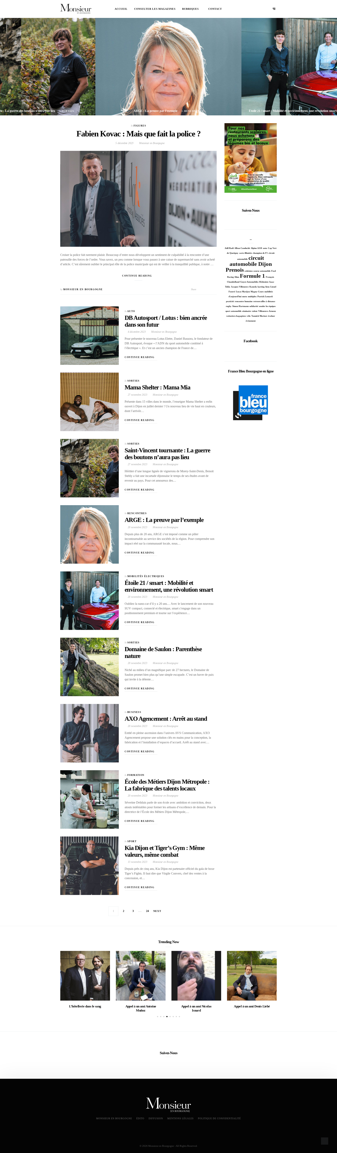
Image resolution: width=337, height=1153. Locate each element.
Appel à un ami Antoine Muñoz (140, 1008)
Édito (140, 1118)
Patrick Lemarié (265, 296)
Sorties (133, 380)
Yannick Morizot (259, 316)
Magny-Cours (257, 292)
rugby (228, 306)
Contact (215, 9)
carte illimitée (245, 253)
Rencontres (137, 513)
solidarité (253, 306)
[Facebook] (244, 219)
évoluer (271, 316)
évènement (251, 321)
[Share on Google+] (215, 289)
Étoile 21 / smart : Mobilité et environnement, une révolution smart (169, 586)
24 (147, 911)
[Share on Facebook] (198, 289)
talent (254, 311)
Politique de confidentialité (219, 1118)
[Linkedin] (250, 219)
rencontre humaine (244, 301)
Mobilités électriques (145, 576)
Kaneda (253, 287)
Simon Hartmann (240, 306)
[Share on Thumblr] (211, 289)
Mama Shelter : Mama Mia (157, 387)
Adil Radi (229, 248)
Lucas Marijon (243, 292)
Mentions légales (180, 1118)
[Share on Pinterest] (206, 289)
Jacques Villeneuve (240, 287)
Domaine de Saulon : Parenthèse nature (163, 652)
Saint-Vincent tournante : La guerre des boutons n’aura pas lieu (167, 454)
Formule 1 (252, 276)
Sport (132, 841)
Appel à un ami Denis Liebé (252, 1006)
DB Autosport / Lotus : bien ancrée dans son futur (166, 321)
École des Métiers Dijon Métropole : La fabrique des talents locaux (167, 785)
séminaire (246, 311)
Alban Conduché (242, 248)
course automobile (261, 271)
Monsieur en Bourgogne (151, 143)
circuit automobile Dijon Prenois (249, 264)
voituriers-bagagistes (236, 316)
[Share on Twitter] (202, 289)
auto (265, 248)
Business (134, 712)
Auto (131, 311)
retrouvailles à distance (264, 301)
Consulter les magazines (155, 9)
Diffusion (156, 1118)
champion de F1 (260, 253)
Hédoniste (264, 282)
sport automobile (233, 311)
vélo (249, 316)
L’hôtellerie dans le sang (85, 1006)
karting (261, 287)
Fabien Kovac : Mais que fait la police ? (138, 133)
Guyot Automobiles (249, 282)
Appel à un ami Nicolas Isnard (196, 1008)
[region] (250, 158)
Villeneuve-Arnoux (267, 311)
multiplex (252, 296)
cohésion (249, 271)
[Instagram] (256, 219)
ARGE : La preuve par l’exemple (164, 519)
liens (267, 287)
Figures (140, 125)
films (237, 277)
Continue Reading (137, 275)
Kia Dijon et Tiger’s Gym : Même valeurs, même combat (164, 851)
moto (244, 296)
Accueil (121, 9)
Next (157, 911)
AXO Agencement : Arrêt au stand (166, 718)
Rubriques (190, 9)
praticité (230, 301)
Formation (136, 775)
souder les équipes (267, 306)
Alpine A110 (256, 248)
